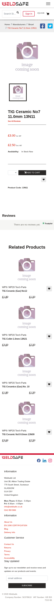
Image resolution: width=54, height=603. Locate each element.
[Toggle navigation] (48, 4)
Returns (7, 548)
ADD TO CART (33, 172)
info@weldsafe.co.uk (13, 507)
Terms (7, 554)
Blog (6, 529)
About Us (8, 522)
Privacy (7, 551)
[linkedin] (44, 460)
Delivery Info (9, 532)
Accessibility (9, 558)
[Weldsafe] (15, 3)
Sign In (28, 14)
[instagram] (50, 460)
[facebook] (39, 460)
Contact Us (9, 544)
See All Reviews (14, 121)
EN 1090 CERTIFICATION (15, 525)
